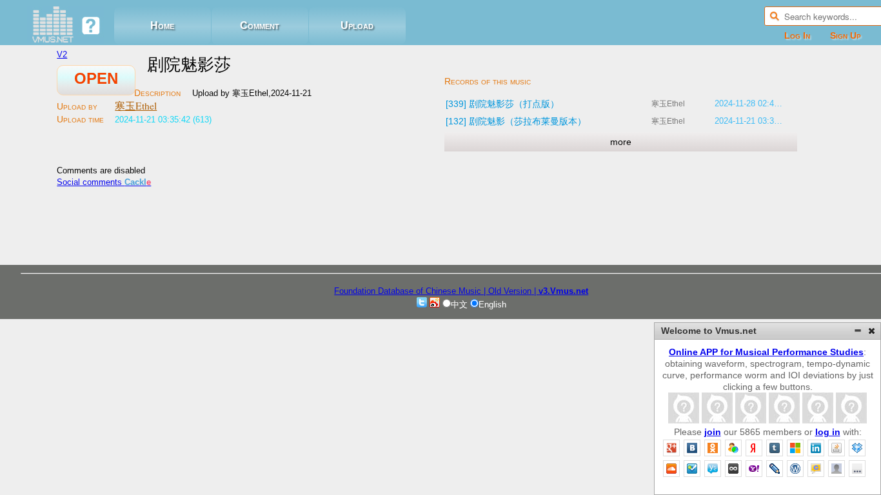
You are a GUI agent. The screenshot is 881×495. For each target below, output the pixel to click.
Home (162, 25)
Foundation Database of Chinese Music (409, 291)
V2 (62, 54)
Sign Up (845, 35)
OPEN (96, 78)
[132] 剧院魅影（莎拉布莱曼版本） (516, 121)
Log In (797, 35)
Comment (259, 25)
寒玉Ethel (136, 105)
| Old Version (507, 291)
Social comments (104, 182)
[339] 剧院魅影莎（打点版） (502, 104)
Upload (357, 25)
